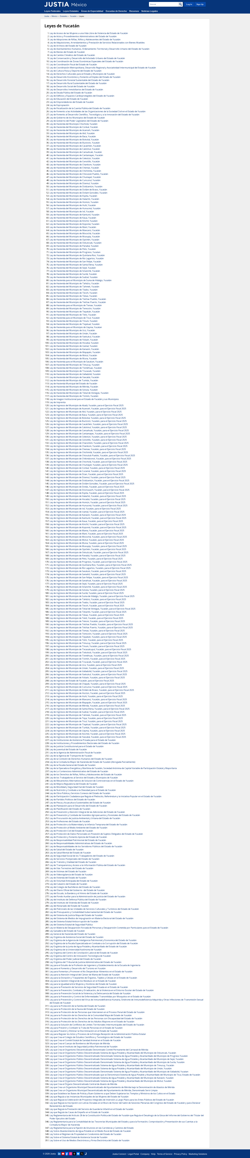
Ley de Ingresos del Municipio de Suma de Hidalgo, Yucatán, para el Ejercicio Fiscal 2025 (92, 596)
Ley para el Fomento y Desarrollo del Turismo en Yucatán (78, 968)
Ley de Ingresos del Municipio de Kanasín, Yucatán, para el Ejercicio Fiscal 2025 (88, 514)
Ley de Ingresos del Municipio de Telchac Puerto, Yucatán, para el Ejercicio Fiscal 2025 (91, 627)
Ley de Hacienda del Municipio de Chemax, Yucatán (74, 167)
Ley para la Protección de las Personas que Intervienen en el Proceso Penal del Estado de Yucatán (97, 1012)
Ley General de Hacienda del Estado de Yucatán (72, 934)
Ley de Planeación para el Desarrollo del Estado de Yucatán (78, 805)
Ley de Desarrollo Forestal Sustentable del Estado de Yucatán (79, 80)
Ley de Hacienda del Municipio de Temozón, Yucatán (75, 308)
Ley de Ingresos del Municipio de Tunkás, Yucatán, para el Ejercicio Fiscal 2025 (88, 727)
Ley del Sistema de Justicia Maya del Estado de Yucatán (76, 915)
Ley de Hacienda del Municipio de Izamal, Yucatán (74, 346)
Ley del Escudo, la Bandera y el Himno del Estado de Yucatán (79, 893)
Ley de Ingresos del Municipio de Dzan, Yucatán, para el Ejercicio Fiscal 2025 (86, 474)
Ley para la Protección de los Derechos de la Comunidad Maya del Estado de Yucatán (91, 1015)
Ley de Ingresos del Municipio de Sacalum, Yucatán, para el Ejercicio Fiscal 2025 (88, 571)
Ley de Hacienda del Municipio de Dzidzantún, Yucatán (76, 186)
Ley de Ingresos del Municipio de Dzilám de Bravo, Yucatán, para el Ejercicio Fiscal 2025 (92, 690)
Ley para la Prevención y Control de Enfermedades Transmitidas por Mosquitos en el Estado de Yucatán (100, 996)
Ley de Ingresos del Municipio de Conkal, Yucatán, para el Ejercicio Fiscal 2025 (87, 468)
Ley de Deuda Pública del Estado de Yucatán (71, 92)
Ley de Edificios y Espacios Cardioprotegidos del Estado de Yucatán (82, 95)
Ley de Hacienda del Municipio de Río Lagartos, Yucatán (77, 258)
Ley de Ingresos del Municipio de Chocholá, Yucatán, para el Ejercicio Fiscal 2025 (88, 461)
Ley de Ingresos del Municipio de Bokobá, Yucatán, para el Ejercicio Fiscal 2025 (88, 417)
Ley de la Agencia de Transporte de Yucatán (71, 755)
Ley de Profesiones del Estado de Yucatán (70, 821)
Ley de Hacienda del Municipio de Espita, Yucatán (73, 195)
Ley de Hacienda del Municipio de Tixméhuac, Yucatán (76, 367)
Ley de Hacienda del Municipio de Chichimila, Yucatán (75, 170)
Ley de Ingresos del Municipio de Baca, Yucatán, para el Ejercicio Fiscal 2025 (86, 414)
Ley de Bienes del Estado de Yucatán (67, 52)
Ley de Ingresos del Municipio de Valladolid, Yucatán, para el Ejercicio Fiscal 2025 (88, 671)
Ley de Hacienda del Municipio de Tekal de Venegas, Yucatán (79, 392)
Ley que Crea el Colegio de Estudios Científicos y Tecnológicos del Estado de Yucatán (91, 1037)
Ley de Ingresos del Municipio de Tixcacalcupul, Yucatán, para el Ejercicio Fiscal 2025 (90, 649)
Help (153, 1154)
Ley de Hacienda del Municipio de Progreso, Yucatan (75, 252)
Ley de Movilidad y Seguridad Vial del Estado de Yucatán (77, 787)
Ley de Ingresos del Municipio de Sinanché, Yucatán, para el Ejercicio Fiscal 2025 (88, 586)
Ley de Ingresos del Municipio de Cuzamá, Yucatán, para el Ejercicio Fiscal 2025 (88, 471)
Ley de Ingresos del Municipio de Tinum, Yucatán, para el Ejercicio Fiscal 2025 (87, 646)
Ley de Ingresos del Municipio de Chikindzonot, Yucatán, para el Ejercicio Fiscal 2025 (90, 458)
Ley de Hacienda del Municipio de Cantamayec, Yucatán (76, 155)
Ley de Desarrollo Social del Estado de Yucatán (72, 86)
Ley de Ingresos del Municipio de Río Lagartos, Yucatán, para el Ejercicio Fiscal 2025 (90, 568)
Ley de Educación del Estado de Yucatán (69, 98)
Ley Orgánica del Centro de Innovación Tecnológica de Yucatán (80, 955)
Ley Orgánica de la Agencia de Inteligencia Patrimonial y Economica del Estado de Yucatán (93, 940)
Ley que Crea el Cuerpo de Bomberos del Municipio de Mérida (80, 1043)
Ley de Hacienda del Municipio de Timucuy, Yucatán (74, 364)
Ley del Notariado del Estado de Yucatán (69, 905)
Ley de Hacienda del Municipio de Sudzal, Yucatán (74, 277)
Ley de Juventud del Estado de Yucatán (68, 749)
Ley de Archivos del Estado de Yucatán (68, 45)
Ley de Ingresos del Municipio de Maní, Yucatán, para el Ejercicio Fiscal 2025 (86, 533)
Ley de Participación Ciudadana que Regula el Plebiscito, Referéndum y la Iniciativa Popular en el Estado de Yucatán (105, 796)
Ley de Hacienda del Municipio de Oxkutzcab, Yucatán (75, 242)
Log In (189, 4)
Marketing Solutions (198, 1154)
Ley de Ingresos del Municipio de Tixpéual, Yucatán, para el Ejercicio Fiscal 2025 (88, 724)
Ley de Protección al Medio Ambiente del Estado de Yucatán (78, 827)
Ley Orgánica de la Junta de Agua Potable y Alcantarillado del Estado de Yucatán (88, 946)
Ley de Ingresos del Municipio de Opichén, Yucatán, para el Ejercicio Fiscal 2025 (88, 549)
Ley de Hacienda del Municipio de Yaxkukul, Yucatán (75, 336)
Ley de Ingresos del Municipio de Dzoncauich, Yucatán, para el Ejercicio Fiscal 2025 (89, 489)
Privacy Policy (180, 1154)
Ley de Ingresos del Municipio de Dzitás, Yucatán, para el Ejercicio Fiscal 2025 (87, 486)
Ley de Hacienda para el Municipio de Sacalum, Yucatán (76, 361)
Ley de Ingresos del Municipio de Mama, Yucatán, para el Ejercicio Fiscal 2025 (87, 530)
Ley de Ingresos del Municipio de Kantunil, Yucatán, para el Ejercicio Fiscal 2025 (88, 518)
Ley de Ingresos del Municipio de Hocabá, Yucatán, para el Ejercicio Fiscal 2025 (88, 499)
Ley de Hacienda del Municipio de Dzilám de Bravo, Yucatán (78, 189)
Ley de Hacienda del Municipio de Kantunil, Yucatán (74, 214)
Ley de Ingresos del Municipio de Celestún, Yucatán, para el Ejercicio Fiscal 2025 (88, 436)
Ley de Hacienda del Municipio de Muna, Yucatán (73, 358)
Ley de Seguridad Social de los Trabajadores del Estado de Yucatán (82, 855)
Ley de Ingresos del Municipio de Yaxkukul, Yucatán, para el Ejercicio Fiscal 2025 (88, 674)
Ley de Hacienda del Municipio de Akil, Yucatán (72, 133)
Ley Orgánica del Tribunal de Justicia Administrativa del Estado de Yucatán (85, 962)
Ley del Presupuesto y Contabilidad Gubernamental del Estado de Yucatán (85, 912)
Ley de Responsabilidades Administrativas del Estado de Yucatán (81, 843)
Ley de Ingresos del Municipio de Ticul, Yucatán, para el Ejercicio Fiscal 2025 (86, 721)
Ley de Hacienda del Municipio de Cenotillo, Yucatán (75, 161)
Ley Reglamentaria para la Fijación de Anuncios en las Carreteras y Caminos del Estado (92, 1127)
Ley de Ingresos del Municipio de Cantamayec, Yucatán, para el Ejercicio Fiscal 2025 (90, 433)
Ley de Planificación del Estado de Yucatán (70, 808)
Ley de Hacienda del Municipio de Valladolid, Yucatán (75, 374)
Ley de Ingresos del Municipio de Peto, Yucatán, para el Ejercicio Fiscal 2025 (86, 558)
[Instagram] (70, 1153)
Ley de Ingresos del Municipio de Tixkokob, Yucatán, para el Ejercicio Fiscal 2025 (88, 652)
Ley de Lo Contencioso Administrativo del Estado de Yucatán (79, 771)
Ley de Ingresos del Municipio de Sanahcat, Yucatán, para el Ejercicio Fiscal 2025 (88, 580)
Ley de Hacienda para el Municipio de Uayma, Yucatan (76, 327)
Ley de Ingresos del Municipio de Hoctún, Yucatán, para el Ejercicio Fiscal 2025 (87, 693)
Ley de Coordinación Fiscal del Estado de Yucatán (73, 64)
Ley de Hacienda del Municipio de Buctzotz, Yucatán (75, 142)
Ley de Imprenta (57, 402)
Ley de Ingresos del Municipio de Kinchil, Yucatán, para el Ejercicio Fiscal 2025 (87, 524)
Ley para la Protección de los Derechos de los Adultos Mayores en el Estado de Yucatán (92, 1021)
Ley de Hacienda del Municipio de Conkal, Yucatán (74, 127)
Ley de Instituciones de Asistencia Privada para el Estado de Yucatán (83, 740)
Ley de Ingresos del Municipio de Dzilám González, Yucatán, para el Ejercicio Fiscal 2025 (92, 483)
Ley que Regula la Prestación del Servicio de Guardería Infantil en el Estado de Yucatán (91, 1109)
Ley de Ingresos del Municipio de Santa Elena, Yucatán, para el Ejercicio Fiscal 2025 (90, 708)
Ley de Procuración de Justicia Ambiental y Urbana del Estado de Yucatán (85, 818)
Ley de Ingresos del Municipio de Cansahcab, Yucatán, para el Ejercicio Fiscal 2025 (89, 430)
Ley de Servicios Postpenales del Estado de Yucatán (74, 858)
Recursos (134, 11)
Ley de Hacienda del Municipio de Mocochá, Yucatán (75, 233)
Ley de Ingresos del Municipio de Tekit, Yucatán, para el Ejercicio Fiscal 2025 (86, 618)
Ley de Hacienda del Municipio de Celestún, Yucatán (75, 158)
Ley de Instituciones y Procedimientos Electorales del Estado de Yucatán (84, 743)
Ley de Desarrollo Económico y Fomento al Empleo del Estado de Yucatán (85, 77)
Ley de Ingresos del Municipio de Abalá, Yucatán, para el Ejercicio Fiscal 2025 (87, 405)
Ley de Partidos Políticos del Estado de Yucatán (72, 799)
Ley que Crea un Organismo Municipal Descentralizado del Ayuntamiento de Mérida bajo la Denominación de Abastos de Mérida (112, 1087)
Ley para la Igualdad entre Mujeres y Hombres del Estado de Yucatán (83, 984)
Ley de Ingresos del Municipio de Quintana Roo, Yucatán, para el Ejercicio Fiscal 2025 (91, 564)
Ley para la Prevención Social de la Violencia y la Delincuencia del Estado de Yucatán (90, 993)
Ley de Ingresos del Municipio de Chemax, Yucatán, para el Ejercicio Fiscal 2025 (88, 449)
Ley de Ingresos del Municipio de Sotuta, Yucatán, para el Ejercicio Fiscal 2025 (87, 590)
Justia (46, 16)
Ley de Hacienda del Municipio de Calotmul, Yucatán (75, 149)
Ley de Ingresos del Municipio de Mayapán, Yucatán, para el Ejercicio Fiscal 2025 (88, 702)
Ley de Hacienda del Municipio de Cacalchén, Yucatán (75, 145)
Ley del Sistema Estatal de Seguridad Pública (71, 924)
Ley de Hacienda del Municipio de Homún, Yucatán (74, 202)
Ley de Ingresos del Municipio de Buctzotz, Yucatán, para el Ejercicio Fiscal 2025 (88, 421)
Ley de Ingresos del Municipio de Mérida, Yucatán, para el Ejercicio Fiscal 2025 (87, 705)
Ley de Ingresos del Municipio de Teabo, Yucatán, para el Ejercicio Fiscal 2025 (87, 602)
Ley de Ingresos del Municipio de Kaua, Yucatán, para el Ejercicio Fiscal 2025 (86, 521)
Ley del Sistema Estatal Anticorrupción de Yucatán (74, 921)
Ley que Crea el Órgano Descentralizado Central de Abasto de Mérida (83, 1084)
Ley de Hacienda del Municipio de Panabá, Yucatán (74, 245)
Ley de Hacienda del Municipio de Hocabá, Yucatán (74, 342)
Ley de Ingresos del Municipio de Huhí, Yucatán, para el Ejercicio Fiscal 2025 (86, 696)
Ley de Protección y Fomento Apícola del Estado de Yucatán (78, 837)
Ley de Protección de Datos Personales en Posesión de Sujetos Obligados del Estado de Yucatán (96, 833)
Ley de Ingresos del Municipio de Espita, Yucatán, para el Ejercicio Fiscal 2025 (87, 493)
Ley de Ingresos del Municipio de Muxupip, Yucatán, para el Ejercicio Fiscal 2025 (88, 546)
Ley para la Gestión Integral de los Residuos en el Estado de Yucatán (83, 980)
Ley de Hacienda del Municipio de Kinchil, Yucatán (74, 220)
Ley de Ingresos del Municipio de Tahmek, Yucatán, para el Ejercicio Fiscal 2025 (88, 715)
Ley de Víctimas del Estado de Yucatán (68, 871)
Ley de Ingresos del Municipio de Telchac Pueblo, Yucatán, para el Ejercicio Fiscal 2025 (91, 624)
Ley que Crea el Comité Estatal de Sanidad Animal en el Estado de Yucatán (85, 1040)
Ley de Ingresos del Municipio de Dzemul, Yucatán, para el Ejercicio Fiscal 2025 (88, 477)
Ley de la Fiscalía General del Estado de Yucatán (72, 765)
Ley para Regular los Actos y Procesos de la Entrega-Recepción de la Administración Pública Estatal (98, 1034)
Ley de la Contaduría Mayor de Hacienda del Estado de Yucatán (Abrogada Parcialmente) (92, 762)
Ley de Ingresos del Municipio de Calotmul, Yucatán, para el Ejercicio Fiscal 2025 (88, 427)
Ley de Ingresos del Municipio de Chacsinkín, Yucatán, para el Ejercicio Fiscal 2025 (89, 443)
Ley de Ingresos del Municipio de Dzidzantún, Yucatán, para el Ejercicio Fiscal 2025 (89, 480)
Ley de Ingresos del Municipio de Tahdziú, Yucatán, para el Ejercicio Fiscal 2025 (88, 599)
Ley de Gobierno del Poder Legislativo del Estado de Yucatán (79, 120)
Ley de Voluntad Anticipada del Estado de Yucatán (74, 880)
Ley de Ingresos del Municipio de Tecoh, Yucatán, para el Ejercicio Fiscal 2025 (87, 605)
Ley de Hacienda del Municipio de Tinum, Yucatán (74, 321)
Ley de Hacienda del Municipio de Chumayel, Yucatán (75, 177)
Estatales (63, 16)
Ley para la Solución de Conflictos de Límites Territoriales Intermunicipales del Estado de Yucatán (97, 1024)
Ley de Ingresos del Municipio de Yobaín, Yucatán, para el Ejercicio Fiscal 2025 (87, 677)
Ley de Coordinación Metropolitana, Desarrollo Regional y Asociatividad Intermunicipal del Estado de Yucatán (103, 67)
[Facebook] (66, 1153)
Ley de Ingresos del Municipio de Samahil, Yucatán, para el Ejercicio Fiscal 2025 (88, 574)
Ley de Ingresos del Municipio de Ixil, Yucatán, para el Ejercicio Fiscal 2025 (85, 508)
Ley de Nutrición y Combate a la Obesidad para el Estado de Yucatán (83, 790)
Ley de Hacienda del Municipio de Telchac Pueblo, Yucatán (78, 299)
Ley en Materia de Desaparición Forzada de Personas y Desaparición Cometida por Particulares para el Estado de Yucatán (109, 927)
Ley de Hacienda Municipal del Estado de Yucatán (73, 383)
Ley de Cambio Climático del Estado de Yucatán (72, 55)
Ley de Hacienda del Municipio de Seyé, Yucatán (73, 267)
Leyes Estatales (71, 11)
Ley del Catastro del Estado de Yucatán (68, 884)
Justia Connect (119, 1154)
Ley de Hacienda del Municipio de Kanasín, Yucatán (74, 349)
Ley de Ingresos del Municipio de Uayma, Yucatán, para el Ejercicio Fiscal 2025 (87, 730)
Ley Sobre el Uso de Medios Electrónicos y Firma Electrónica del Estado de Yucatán (89, 1140)
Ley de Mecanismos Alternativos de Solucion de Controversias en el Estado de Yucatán (91, 780)
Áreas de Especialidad (92, 11)
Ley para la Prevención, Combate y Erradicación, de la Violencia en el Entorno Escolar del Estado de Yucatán (102, 990)
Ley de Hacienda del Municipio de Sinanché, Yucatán (75, 270)
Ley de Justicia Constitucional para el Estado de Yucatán (77, 746)
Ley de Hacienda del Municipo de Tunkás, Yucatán (74, 380)
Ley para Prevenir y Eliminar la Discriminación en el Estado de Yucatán (84, 1031)
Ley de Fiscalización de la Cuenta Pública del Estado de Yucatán (80, 108)
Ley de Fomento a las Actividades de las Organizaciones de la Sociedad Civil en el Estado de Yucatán (97, 111)
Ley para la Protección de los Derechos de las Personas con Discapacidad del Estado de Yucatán (96, 1018)
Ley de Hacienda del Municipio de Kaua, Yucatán (73, 217)
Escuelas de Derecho (116, 11)
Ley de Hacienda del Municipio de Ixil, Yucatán (72, 211)
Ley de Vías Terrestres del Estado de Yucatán (71, 868)
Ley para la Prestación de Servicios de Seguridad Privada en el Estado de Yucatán (89, 987)
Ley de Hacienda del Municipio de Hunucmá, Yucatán (75, 208)
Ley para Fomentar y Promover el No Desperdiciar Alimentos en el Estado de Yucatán (91, 971)
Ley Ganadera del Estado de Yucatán (67, 930)
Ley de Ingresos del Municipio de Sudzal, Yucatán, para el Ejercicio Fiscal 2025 (87, 711)
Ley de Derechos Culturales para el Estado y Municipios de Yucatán (82, 73)
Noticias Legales (149, 11)
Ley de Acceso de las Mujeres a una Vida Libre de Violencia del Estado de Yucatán (89, 33)
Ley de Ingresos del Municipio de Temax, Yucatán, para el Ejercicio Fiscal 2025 (87, 630)
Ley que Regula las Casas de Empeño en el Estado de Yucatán (79, 1112)
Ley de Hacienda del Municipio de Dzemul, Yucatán (74, 183)
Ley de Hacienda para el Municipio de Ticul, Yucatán (75, 317)
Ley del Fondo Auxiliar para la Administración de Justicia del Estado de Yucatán (87, 896)
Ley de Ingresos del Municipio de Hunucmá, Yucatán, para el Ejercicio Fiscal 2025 (88, 505)
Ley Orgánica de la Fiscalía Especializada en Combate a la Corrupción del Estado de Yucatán (94, 943)
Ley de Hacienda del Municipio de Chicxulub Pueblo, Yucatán (79, 174)
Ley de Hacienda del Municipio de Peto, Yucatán (73, 249)
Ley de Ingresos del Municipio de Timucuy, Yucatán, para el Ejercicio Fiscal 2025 (88, 643)
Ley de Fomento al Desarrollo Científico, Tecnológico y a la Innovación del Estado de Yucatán (94, 114)
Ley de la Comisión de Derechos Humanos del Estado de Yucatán (81, 758)
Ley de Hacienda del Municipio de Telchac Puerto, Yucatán (78, 302)
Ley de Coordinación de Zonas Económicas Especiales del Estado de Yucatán (86, 61)
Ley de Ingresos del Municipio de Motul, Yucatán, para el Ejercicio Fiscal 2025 (87, 539)
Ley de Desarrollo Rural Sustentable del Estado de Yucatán (78, 83)
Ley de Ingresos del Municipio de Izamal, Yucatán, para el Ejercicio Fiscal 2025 (87, 511)
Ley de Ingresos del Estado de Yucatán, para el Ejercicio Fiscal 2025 (82, 680)
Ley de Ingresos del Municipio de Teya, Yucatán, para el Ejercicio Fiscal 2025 (86, 718)
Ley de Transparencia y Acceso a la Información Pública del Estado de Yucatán (87, 865)
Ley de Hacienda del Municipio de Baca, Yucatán (73, 136)
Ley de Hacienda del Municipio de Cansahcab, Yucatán (76, 152)
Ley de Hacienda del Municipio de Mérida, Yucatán (74, 386)
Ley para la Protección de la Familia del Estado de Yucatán (77, 1005)
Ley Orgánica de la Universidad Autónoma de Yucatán (76, 949)
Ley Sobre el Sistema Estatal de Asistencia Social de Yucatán (78, 1137)
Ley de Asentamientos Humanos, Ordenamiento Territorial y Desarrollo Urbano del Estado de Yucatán (99, 48)
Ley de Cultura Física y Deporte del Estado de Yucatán (75, 70)
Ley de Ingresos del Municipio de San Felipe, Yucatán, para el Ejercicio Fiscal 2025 (89, 577)
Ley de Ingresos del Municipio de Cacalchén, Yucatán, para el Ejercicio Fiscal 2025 (89, 424)
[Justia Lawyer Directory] (85, 1153)
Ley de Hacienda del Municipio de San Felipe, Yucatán (75, 261)
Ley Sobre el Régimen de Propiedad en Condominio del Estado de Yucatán (85, 1134)
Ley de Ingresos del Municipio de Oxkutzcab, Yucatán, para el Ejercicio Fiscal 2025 (89, 552)
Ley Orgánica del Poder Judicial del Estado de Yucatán (75, 959)
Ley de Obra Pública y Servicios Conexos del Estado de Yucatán (80, 793)
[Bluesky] (78, 1153)
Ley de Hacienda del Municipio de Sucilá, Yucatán (73, 274)
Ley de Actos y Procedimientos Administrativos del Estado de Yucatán (83, 36)
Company (144, 1154)
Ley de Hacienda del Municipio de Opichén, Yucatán (74, 239)
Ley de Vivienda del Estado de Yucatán (68, 877)
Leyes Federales (52, 11)
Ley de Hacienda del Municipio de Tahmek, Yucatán (74, 286)
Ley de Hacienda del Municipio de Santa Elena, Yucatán (76, 264)
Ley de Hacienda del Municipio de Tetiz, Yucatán (73, 314)
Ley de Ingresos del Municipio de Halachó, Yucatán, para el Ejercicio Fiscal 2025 (88, 496)
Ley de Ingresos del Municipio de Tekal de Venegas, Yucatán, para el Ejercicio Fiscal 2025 (92, 608)
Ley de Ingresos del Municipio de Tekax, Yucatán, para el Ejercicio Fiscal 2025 (87, 615)
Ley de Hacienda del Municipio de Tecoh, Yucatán (73, 292)
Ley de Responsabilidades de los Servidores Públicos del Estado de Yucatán (86, 846)
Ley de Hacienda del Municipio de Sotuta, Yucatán (74, 389)
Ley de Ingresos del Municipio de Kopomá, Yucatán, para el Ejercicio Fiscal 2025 (88, 527)
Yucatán (73, 16)
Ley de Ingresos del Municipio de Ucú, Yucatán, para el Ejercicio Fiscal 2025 (86, 665)
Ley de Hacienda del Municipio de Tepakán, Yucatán (75, 311)
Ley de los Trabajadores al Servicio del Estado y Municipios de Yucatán (84, 777)
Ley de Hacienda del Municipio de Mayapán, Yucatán (75, 352)
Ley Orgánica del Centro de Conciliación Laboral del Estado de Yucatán (84, 952)
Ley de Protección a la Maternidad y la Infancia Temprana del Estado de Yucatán (88, 824)
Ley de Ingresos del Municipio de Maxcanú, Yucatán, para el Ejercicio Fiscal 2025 (88, 699)
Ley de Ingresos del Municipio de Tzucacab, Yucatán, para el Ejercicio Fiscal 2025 (88, 661)
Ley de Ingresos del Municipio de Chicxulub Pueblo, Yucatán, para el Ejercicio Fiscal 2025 (92, 455)
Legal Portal (133, 1154)
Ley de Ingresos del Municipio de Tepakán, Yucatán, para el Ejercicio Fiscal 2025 (88, 636)
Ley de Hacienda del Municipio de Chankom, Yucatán (75, 164)
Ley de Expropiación (59, 105)
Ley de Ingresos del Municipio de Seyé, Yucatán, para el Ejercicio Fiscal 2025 (86, 583)
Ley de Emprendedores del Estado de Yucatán (72, 102)
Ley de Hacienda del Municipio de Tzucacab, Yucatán (75, 371)
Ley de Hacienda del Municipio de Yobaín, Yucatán (74, 339)
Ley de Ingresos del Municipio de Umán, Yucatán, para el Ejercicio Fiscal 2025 (87, 668)
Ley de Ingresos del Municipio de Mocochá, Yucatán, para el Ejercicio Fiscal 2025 (88, 536)
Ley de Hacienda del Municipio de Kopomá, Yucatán (74, 224)
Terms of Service (164, 1154)
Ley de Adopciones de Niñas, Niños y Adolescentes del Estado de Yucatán (85, 39)
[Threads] (74, 1153)
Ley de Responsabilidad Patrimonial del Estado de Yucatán (78, 840)
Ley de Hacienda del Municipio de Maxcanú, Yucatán (75, 230)
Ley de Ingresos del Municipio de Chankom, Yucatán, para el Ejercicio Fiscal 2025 (88, 446)
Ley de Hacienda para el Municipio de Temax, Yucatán (76, 305)
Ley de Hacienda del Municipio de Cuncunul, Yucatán (75, 180)
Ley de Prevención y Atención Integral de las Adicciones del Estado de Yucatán (87, 812)
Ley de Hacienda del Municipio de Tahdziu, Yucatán (74, 283)
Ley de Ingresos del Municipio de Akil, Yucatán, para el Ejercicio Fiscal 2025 (86, 411)
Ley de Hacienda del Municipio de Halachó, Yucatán (74, 199)
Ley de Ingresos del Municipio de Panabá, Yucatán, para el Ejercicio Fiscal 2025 (88, 555)
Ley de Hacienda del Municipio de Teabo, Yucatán (74, 289)
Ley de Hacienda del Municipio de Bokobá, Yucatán (74, 139)
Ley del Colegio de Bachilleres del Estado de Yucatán (75, 887)
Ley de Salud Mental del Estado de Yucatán (70, 852)
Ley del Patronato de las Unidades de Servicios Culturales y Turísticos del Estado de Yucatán (94, 909)
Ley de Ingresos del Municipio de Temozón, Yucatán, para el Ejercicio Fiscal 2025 (88, 633)
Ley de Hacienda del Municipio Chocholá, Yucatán (73, 123)
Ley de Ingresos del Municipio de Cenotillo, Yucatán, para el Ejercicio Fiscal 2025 (88, 439)
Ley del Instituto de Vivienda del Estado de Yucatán (74, 902)
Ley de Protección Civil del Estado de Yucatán (71, 830)
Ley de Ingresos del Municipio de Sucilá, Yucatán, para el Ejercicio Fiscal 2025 (87, 593)
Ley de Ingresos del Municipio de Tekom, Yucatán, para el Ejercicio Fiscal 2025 (87, 621)
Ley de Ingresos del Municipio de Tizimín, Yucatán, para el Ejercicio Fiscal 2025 (87, 658)
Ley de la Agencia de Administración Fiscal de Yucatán (75, 752)
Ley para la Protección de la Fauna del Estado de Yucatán (77, 1009)
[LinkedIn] (59, 1153)
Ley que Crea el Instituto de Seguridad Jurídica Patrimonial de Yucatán (83, 1046)
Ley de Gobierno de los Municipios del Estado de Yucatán (77, 117)
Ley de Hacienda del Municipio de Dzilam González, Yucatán (78, 192)
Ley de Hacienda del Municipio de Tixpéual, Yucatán (75, 324)
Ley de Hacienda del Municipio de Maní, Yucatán (73, 227)
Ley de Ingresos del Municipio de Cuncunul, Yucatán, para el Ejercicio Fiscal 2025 (88, 686)
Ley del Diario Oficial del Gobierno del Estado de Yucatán (77, 890)
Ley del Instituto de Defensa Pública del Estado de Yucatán (78, 899)
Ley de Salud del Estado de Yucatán (66, 849)
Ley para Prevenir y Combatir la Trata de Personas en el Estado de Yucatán (86, 1027)
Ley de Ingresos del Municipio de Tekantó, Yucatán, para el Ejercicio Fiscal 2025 (88, 611)
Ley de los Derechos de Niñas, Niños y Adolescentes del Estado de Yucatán (86, 774)
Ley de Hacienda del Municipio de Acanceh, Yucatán (74, 130)
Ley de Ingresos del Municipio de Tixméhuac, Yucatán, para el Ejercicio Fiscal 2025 (89, 655)
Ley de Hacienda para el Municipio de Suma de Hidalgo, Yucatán (80, 280)
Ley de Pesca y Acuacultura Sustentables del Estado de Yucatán (80, 802)
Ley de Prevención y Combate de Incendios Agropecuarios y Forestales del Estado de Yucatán (95, 815)
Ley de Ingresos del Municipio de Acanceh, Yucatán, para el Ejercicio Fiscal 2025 (88, 408)
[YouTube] (63, 1153)
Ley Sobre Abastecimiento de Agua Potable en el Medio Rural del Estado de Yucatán (90, 1131)
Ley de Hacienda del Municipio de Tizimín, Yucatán (74, 396)
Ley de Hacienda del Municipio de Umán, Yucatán (73, 333)
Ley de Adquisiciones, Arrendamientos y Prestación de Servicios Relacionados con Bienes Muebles (97, 42)
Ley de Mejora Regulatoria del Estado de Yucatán (73, 783)
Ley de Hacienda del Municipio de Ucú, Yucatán (72, 330)
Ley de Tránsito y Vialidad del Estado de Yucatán (73, 862)
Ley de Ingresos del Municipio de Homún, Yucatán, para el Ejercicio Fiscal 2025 (87, 502)
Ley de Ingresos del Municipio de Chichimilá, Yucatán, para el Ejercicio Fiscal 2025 (89, 452)
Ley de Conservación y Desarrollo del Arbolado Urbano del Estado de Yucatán (87, 58)
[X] (81, 1153)
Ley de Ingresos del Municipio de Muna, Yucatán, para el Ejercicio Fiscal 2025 (87, 543)
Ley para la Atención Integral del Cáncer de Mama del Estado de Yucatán (85, 974)
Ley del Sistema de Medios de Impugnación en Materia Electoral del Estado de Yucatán (91, 918)
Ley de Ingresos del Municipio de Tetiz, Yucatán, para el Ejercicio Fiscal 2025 (86, 640)
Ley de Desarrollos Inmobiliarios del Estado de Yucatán (76, 89)
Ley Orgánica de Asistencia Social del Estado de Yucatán (76, 937)
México (54, 16)
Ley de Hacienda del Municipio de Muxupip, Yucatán (75, 236)
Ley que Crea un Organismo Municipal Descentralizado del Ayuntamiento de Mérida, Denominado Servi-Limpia (103, 1090)
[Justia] (56, 4)
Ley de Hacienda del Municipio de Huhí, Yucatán (73, 205)
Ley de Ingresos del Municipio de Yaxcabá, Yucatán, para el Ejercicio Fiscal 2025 (88, 737)
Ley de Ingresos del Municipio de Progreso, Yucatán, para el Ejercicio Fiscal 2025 (88, 561)
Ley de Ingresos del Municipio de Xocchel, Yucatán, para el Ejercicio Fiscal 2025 (87, 733)
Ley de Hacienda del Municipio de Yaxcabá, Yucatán (74, 377)
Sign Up (200, 4)
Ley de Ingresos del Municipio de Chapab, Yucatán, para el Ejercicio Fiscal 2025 (88, 683)
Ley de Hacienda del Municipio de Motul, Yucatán (73, 355)
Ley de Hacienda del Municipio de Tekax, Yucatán (73, 296)
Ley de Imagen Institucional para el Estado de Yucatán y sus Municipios (84, 399)
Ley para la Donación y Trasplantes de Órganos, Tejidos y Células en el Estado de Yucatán (93, 977)
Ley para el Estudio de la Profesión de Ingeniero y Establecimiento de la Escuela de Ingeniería (95, 965)
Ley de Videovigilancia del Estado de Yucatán (71, 874)
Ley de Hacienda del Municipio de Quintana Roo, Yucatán (77, 255)
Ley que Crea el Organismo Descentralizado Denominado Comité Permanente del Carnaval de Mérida (99, 1049)
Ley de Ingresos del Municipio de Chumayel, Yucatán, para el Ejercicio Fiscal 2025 (89, 464)
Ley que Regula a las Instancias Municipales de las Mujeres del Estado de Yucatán (89, 1096)
